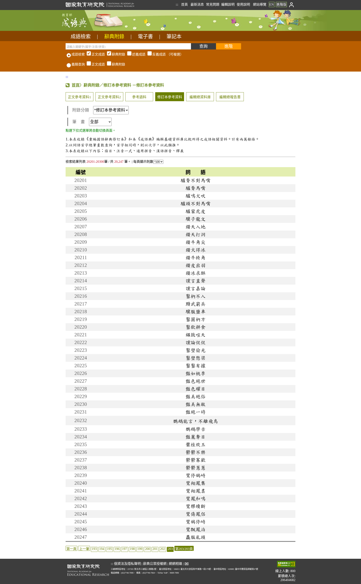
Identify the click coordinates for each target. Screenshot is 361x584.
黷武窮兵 (196, 304)
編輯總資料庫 (200, 97)
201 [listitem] (155, 549)
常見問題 (212, 4)
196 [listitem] (116, 549)
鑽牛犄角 (196, 257)
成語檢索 (81, 36)
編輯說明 (228, 4)
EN (271, 4)
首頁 (184, 4)
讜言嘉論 (196, 288)
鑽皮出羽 (196, 265)
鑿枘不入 (196, 296)
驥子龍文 (196, 219)
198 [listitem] (132, 549)
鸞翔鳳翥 (196, 490)
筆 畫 (78, 122)
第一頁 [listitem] (71, 549)
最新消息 (197, 4)
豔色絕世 (196, 381)
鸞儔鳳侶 (196, 514)
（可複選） (137, 54)
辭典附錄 (114, 36)
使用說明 (243, 4)
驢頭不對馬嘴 (195, 203)
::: (177, 4)
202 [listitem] (162, 549)
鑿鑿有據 (196, 365)
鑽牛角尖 (196, 242)
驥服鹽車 (196, 311)
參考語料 (139, 97)
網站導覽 (259, 4)
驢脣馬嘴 (196, 188)
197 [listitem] (124, 549)
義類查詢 (78, 64)
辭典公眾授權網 (155, 563)
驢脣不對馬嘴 (195, 180)
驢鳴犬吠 (196, 195)
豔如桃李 (196, 373)
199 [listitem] (139, 549)
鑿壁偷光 (196, 350)
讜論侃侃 (196, 342)
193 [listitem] (94, 549)
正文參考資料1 (79, 97)
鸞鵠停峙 (196, 521)
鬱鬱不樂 (196, 452)
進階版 (281, 4)
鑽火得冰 (196, 249)
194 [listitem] (101, 549)
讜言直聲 (196, 280)
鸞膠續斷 (196, 506)
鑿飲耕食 (196, 327)
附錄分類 (80, 110)
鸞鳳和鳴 (196, 498)
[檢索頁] (86, 30)
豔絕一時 (196, 412)
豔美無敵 (196, 404)
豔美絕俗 (196, 396)
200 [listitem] (147, 549)
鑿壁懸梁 (196, 358)
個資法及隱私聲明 (127, 563)
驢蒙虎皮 (196, 211)
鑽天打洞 (196, 234)
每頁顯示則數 (143, 161)
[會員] (291, 4)
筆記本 (174, 36)
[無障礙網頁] (286, 564)
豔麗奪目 (196, 436)
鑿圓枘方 (196, 319)
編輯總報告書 (230, 97)
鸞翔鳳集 (196, 483)
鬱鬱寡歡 (196, 460)
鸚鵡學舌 (196, 429)
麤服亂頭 (196, 537)
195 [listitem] (109, 549)
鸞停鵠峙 (196, 475)
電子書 (145, 36)
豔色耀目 (196, 388)
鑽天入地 (196, 226)
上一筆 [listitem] (84, 549)
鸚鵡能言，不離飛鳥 (195, 421)
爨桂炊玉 (196, 444)
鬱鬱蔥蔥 (196, 467)
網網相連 (175, 563)
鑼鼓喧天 (196, 334)
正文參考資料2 (109, 97)
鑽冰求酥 (196, 273)
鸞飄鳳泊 (196, 529)
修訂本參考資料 (169, 97)
